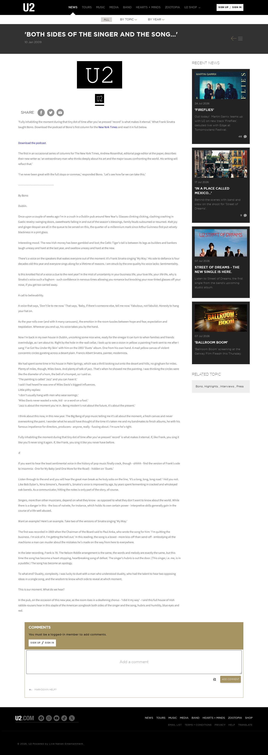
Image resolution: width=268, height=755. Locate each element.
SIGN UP (224, 8)
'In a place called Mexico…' (212, 191)
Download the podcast (32, 143)
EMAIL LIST (175, 725)
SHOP (249, 718)
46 (240, 136)
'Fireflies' (204, 110)
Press (240, 386)
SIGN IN (237, 8)
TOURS (160, 718)
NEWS (149, 718)
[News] (240, 38)
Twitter (51, 112)
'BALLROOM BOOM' (211, 342)
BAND (195, 718)
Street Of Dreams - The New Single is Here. (217, 270)
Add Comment (230, 679)
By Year (154, 19)
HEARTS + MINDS (214, 718)
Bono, (200, 386)
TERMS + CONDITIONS (198, 725)
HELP (231, 725)
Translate (245, 725)
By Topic (127, 19)
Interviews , (228, 386)
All (106, 19)
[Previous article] (233, 38)
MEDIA (184, 718)
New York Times (107, 127)
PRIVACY (220, 725)
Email (60, 112)
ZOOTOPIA (235, 718)
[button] (192, 7)
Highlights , (212, 386)
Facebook (41, 112)
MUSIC (172, 718)
